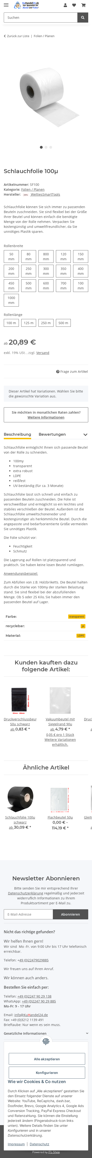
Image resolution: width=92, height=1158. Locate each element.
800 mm (48, 256)
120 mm (65, 256)
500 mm (30, 285)
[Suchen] (82, 17)
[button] (65, 5)
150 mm (83, 256)
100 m (12, 322)
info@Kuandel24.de (31, 1015)
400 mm (83, 271)
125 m (30, 322)
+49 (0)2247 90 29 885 (39, 1001)
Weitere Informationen (46, 417)
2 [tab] (46, 147)
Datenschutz (39, 1144)
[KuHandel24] (27, 5)
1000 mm (13, 300)
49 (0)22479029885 (34, 960)
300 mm (48, 271)
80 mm (30, 256)
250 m (47, 322)
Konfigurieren (47, 1073)
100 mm (83, 285)
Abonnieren (70, 914)
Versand (42, 352)
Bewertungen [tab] (52, 434)
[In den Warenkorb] (7, 50)
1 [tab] (41, 147)
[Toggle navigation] (6, 3)
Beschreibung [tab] (17, 434)
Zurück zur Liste (18, 36)
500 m (65, 322)
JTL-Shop (54, 1152)
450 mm (13, 285)
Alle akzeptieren (47, 1059)
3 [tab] (50, 147)
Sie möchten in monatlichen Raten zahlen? (46, 415)
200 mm (13, 271)
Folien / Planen (33, 189)
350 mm (65, 271)
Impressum (16, 1144)
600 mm (48, 285)
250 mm (30, 271)
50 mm (13, 256)
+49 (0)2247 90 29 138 (34, 996)
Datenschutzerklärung (25, 893)
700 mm (65, 285)
